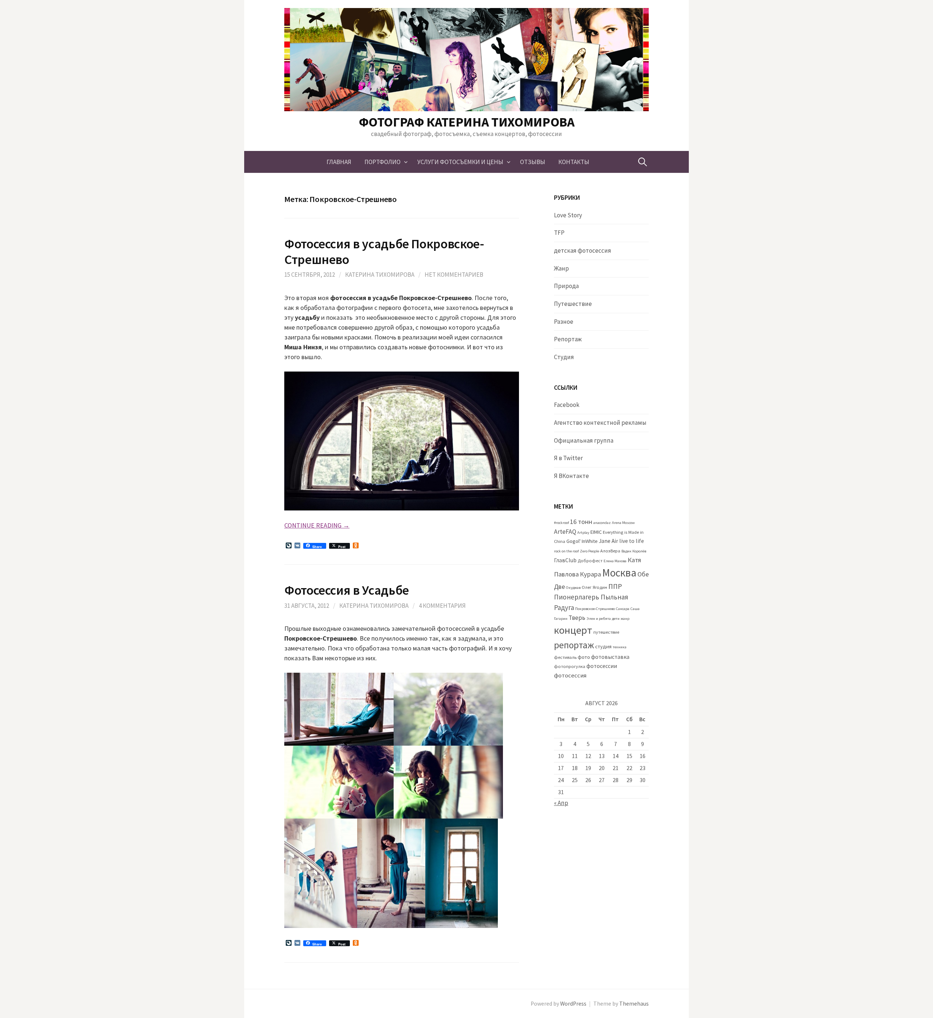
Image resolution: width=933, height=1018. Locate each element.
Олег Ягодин (594, 587)
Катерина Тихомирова (379, 275)
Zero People (589, 551)
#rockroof (561, 522)
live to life (631, 540)
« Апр (561, 803)
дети (616, 618)
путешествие (606, 632)
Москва (619, 572)
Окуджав (573, 587)
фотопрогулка (569, 666)
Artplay (583, 532)
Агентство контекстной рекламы (600, 423)
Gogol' (573, 541)
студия (603, 646)
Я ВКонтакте (571, 476)
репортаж (574, 645)
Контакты (573, 162)
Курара (590, 574)
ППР (615, 586)
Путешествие (573, 304)
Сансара (622, 608)
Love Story (568, 215)
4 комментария (442, 606)
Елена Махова (615, 561)
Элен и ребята (598, 618)
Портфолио (382, 162)
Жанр (561, 268)
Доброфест (590, 560)
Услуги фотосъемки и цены (460, 162)
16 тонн (581, 521)
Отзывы (532, 162)
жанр (625, 618)
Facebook (566, 405)
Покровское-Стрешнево (595, 608)
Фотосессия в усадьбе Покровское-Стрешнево (384, 252)
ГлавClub (565, 560)
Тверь (577, 618)
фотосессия (570, 675)
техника (619, 647)
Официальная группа (583, 440)
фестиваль (565, 657)
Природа (566, 286)
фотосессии (601, 666)
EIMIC (596, 532)
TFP (559, 233)
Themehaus (634, 1003)
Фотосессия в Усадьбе (346, 590)
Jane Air (608, 540)
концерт (573, 630)
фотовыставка (610, 656)
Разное (563, 322)
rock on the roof (566, 551)
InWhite (590, 541)
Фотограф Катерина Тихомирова (467, 122)
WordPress (573, 1003)
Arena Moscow (623, 522)
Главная (339, 162)
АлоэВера (610, 550)
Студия (564, 357)
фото (584, 657)
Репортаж (568, 339)
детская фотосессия (582, 250)
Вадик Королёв (633, 551)
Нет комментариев (454, 275)
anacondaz (602, 522)
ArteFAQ (565, 532)
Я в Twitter (568, 458)
